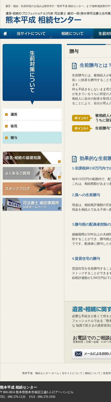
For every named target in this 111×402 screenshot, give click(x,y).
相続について (92, 373)
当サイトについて (72, 373)
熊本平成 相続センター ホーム (40, 373)
